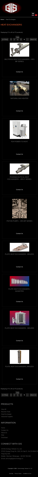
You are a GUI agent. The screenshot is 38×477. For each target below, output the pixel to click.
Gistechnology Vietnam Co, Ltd (24, 468)
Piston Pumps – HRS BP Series (19, 221)
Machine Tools (5, 411)
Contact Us (19, 72)
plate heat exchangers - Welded (19, 328)
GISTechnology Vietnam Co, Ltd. (11, 449)
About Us (4, 432)
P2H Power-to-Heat (19, 141)
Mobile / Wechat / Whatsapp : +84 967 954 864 (16, 456)
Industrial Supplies (7, 416)
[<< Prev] (5, 39)
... (27, 39)
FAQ (2, 435)
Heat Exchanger (6, 414)
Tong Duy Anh (5, 453)
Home (2, 19)
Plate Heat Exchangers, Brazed (19, 366)
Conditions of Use (27, 473)
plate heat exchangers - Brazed (19, 254)
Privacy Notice (18, 473)
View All (3, 409)
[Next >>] (33, 39)
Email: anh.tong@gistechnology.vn (12, 458)
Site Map (11, 473)
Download (4, 437)
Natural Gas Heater (19, 98)
